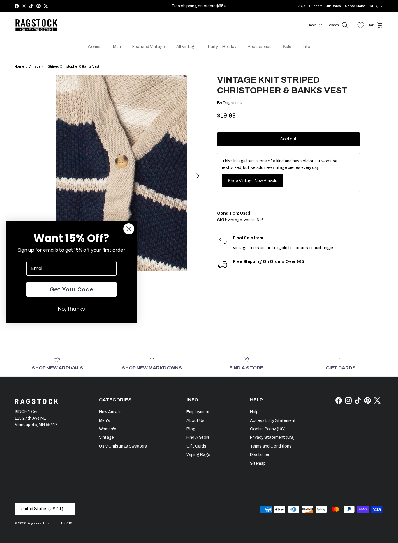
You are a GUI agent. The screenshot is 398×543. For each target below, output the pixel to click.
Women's (107, 429)
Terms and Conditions (271, 446)
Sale (287, 47)
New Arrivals (110, 412)
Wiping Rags (198, 454)
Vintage (106, 437)
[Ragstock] (36, 25)
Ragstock (232, 103)
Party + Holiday (222, 47)
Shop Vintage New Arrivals (252, 180)
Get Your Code (72, 289)
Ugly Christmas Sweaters (123, 446)
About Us (195, 420)
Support (315, 6)
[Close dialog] (129, 229)
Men (117, 47)
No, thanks (71, 308)
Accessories (260, 47)
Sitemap (258, 463)
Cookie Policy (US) (268, 429)
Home (19, 66)
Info (306, 47)
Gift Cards (333, 6)
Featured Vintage (148, 47)
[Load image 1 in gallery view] (121, 173)
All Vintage (186, 47)
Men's (104, 420)
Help (254, 412)
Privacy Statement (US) (272, 437)
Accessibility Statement (273, 420)
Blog (191, 429)
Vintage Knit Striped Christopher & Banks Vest (64, 66)
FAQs (301, 6)
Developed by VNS (57, 523)
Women (95, 47)
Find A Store (198, 437)
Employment (198, 412)
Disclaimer (259, 454)
